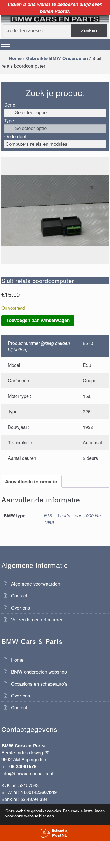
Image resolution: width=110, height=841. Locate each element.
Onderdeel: (15, 136)
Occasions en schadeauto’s (39, 683)
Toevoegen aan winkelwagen (38, 320)
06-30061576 (22, 766)
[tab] (31, 481)
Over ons (20, 607)
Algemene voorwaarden (35, 583)
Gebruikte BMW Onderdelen (57, 58)
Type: (9, 120)
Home (15, 58)
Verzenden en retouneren (37, 619)
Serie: (10, 104)
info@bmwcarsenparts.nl (27, 773)
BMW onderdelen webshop (39, 671)
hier (42, 816)
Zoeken (89, 30)
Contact (19, 595)
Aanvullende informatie (31, 481)
